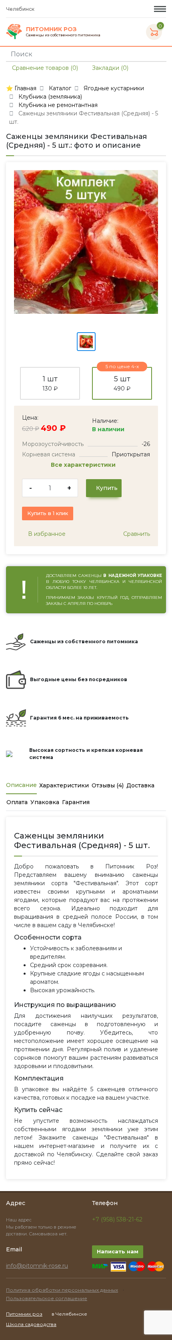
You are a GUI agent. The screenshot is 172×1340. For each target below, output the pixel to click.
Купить (106, 488)
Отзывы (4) (108, 785)
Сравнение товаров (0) (44, 67)
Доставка (140, 785)
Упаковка (44, 802)
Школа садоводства (31, 1324)
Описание (21, 785)
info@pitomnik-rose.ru (37, 1265)
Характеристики (64, 785)
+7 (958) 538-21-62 (117, 1219)
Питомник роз (24, 1314)
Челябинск (21, 9)
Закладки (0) (109, 67)
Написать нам (117, 1251)
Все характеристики (84, 464)
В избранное (46, 533)
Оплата (17, 802)
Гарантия (76, 802)
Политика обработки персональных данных (62, 1290)
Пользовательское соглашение (46, 1298)
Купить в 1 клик (47, 513)
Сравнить (136, 533)
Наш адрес (19, 1220)
